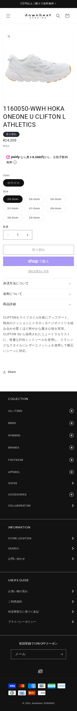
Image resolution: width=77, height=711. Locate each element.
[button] (8, 15)
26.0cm (36, 200)
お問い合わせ (16, 558)
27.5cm (36, 209)
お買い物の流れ (18, 591)
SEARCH (13, 548)
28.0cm (57, 209)
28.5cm (14, 218)
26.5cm (57, 200)
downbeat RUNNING (43, 703)
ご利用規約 (15, 601)
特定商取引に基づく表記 (23, 611)
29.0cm (36, 218)
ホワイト (15, 184)
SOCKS (12, 483)
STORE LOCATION (19, 538)
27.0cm (14, 209)
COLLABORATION (19, 505)
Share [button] (12, 372)
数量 (6, 226)
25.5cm (14, 200)
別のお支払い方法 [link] (38, 271)
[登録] (61, 654)
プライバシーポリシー (22, 621)
